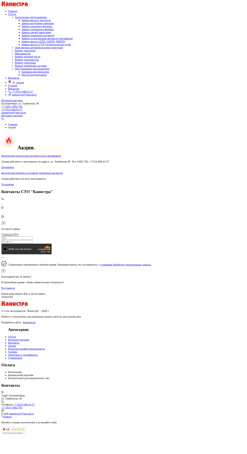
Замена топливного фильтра (38, 29)
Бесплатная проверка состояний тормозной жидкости (32, 173)
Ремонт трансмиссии (27, 59)
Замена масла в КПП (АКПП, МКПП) (43, 41)
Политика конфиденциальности (26, 348)
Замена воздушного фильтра (38, 23)
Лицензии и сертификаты (23, 354)
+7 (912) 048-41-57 (22, 91)
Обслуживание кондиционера (32, 68)
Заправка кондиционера (35, 71)
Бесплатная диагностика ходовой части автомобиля (31, 155)
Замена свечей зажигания (36, 32)
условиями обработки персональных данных (125, 264)
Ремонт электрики (25, 62)
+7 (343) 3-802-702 (11, 106)
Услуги (12, 336)
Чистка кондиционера (34, 74)
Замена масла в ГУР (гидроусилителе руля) (46, 44)
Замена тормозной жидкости (38, 35)
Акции (12, 345)
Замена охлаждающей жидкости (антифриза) (47, 38)
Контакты (13, 342)
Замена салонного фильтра (37, 26)
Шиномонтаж (23, 53)
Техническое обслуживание (31, 17)
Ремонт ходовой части (27, 56)
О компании (15, 357)
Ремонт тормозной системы (31, 65)
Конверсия (29, 322)
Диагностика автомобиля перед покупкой (39, 47)
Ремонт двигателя (25, 50)
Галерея (12, 351)
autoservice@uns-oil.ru (24, 94)
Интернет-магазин (12, 100)
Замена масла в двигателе (36, 20)
